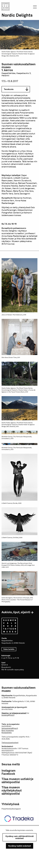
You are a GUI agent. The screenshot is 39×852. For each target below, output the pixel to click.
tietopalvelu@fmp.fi (10, 728)
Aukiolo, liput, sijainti (16, 612)
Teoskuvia (8, 89)
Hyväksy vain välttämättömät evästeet (19, 837)
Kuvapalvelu (7, 732)
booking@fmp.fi (8, 715)
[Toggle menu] (35, 7)
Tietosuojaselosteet (10, 743)
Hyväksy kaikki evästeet (19, 846)
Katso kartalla (9, 649)
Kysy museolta (8, 730)
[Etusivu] (5, 7)
